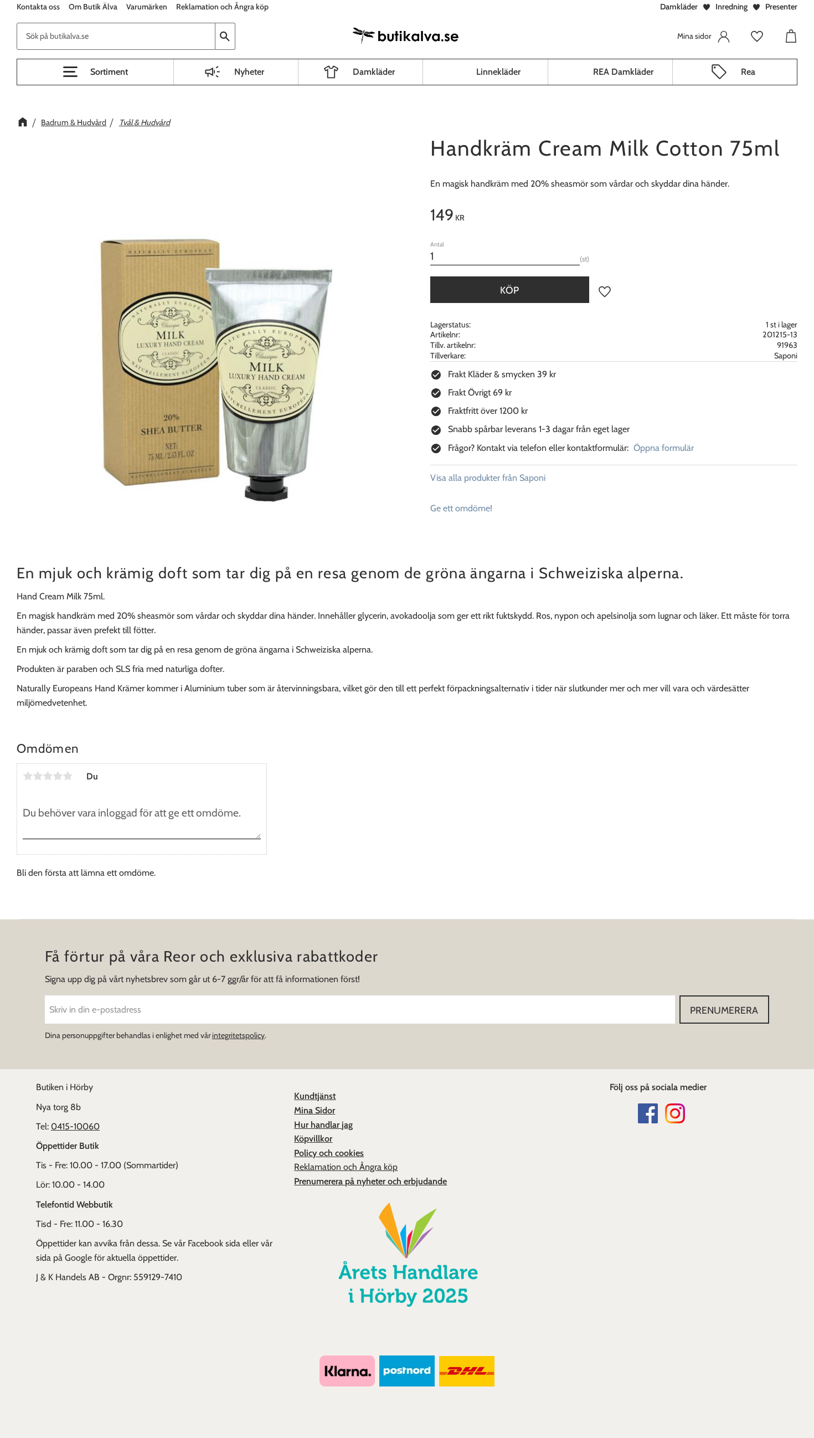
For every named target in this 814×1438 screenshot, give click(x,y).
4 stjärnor (58, 776)
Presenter (781, 7)
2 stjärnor (38, 776)
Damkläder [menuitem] (374, 71)
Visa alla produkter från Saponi (487, 478)
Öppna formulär (663, 448)
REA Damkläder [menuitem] (623, 71)
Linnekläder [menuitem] (498, 71)
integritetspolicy (238, 1035)
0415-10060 (75, 1126)
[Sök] (225, 36)
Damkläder (679, 7)
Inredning (731, 7)
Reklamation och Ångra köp (346, 1167)
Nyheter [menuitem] (249, 71)
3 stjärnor (48, 776)
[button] (95, 72)
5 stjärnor (68, 776)
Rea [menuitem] (748, 71)
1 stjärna (28, 776)
